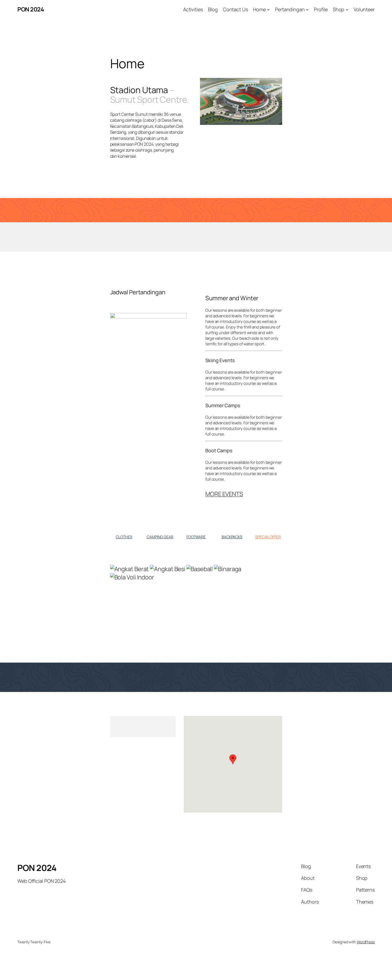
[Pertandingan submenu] (307, 9)
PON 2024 (30, 9)
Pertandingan (290, 9)
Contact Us (235, 9)
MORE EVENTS (224, 494)
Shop (339, 9)
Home (259, 9)
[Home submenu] (268, 9)
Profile (320, 9)
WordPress (366, 941)
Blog (213, 9)
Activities (193, 9)
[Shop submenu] (347, 9)
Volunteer (364, 9)
